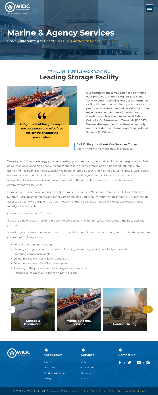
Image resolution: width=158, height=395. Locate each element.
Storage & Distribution (33, 322)
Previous (10, 309)
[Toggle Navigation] (149, 8)
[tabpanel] (33, 309)
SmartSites (90, 391)
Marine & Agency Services (79, 322)
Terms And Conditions (131, 391)
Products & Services (37, 41)
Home (11, 41)
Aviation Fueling (124, 324)
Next (148, 309)
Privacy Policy (107, 391)
